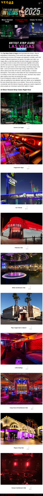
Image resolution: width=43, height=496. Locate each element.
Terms (35, 494)
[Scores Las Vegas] (21, 108)
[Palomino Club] (21, 228)
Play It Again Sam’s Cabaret (18, 328)
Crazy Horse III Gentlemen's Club (19, 408)
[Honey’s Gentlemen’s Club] (21, 469)
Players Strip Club (19, 448)
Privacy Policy (39, 494)
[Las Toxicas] (21, 188)
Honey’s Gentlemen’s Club (19, 488)
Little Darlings (19, 368)
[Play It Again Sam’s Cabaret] (21, 309)
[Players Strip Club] (21, 429)
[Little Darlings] (21, 349)
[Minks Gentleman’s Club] (21, 268)
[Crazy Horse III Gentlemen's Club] (21, 389)
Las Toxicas (33, 34)
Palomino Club (19, 248)
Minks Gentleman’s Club (18, 288)
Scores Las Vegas (6, 36)
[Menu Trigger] (39, 3)
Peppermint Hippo (19, 168)
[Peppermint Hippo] (21, 148)
